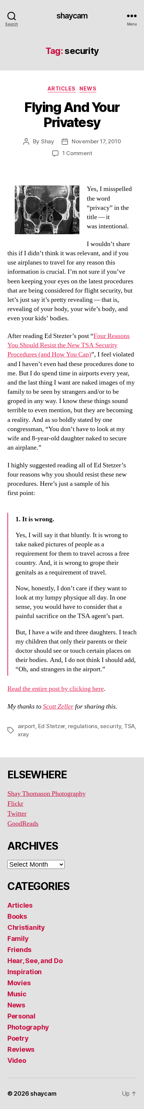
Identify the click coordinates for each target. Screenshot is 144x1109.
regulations (82, 726)
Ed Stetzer (51, 726)
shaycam (72, 16)
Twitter (17, 813)
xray (23, 734)
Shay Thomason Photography (46, 793)
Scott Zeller (58, 706)
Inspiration (24, 972)
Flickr (15, 803)
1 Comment (77, 153)
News (87, 88)
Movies (18, 983)
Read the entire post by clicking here (55, 689)
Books (17, 916)
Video (16, 1060)
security (110, 726)
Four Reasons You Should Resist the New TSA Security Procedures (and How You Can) (68, 345)
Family (17, 938)
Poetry (17, 1038)
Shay (47, 141)
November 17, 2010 (96, 141)
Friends (19, 949)
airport (26, 726)
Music (17, 994)
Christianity (26, 927)
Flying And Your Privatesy (72, 114)
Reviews (20, 1049)
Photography (28, 1027)
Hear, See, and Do (34, 961)
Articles (62, 88)
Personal (21, 1016)
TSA (129, 726)
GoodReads (22, 823)
